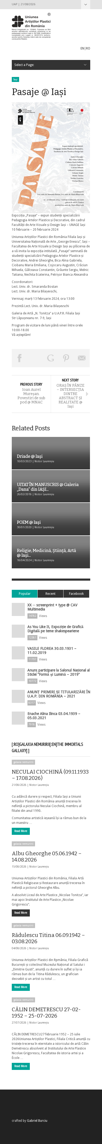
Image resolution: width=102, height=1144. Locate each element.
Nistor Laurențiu (39, 785)
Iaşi (15, 79)
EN (82, 48)
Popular (25, 594)
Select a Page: (85, 4)
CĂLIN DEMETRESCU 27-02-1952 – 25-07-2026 (46, 1012)
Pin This (66, 358)
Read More (20, 831)
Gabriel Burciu (37, 1121)
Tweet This (35, 358)
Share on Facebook (19, 358)
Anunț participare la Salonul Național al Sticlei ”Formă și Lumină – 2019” (58, 672)
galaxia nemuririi (23, 762)
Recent (50, 594)
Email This (82, 358)
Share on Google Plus (51, 358)
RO (88, 48)
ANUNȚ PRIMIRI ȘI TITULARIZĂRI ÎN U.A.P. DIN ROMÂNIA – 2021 (58, 694)
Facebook (76, 594)
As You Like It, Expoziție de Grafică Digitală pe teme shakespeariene (55, 629)
